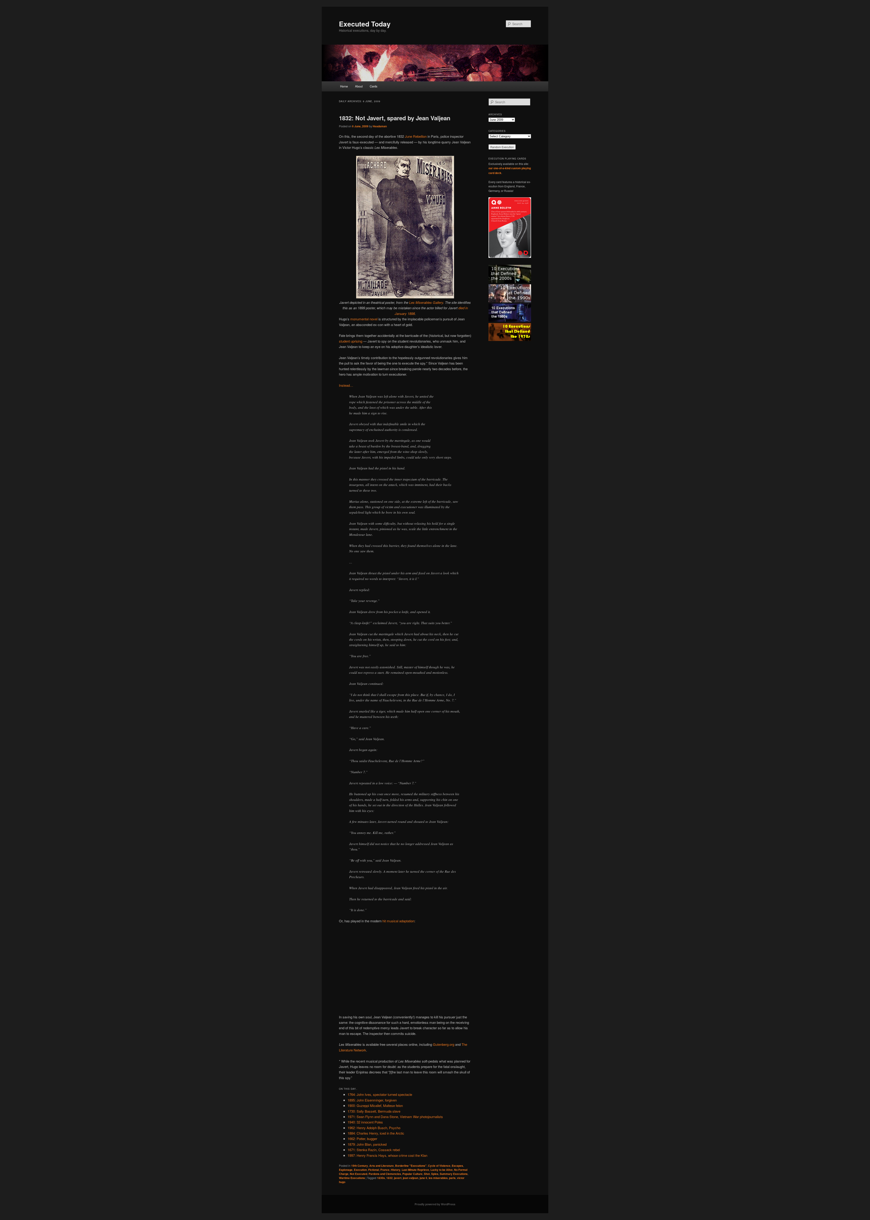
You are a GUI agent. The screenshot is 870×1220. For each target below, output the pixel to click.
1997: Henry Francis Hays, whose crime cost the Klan (387, 1155)
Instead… (346, 385)
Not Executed (358, 1174)
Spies (434, 1174)
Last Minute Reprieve (415, 1170)
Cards (373, 86)
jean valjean (410, 1178)
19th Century (359, 1166)
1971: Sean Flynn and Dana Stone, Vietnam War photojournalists (395, 1116)
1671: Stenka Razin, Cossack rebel (374, 1149)
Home (344, 86)
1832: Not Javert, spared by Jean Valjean (394, 118)
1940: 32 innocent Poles (365, 1122)
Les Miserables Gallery (426, 302)
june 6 (423, 1178)
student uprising (350, 341)
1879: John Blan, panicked (367, 1144)
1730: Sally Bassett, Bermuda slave (374, 1111)
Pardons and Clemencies (385, 1174)
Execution (360, 1170)
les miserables (438, 1178)
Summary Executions (454, 1174)
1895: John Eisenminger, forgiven (372, 1100)
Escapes (457, 1166)
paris (452, 1178)
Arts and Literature (381, 1166)
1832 (389, 1178)
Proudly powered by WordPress (435, 1204)
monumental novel (363, 318)
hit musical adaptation (398, 920)
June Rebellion (416, 136)
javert (397, 1178)
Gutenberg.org (443, 1044)
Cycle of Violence (439, 1166)
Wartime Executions (352, 1178)
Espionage (346, 1170)
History (395, 1170)
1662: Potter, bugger (362, 1138)
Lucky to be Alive (441, 1170)
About (359, 86)
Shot (427, 1174)
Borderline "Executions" (411, 1166)
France (384, 1170)
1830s (381, 1178)
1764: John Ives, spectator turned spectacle (380, 1094)
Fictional (373, 1170)
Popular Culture (412, 1174)
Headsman (380, 126)
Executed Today (365, 24)
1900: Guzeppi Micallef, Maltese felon (375, 1105)
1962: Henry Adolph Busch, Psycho (374, 1127)
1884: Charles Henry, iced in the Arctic (376, 1133)
